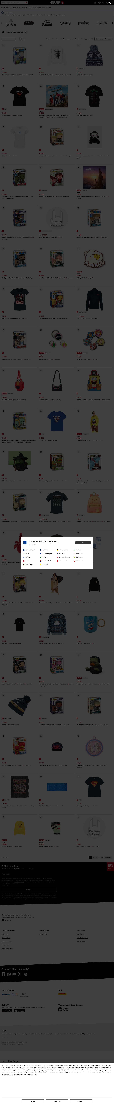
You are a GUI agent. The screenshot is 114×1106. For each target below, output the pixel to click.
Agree (33, 1101)
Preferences (81, 1101)
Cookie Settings (107, 1073)
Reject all (57, 1101)
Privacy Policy (33, 1074)
